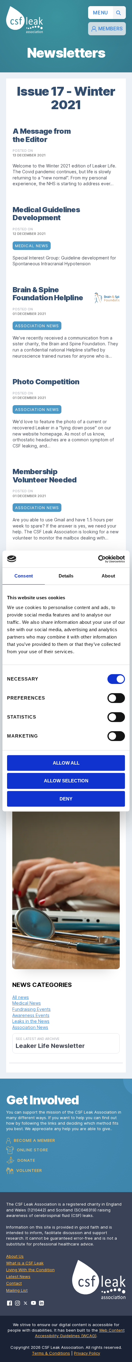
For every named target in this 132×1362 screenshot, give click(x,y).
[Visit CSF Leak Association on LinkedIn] (41, 1303)
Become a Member (34, 1140)
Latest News (18, 1276)
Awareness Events (30, 1015)
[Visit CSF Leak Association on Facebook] (9, 1303)
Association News (30, 1027)
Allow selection (66, 780)
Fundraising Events (31, 1009)
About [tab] (108, 575)
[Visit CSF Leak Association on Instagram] (17, 1303)
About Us (15, 1256)
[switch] (116, 698)
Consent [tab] (23, 575)
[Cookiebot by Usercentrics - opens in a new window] (98, 559)
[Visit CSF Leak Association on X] (25, 1303)
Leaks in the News (30, 1021)
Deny (66, 798)
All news (20, 997)
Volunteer (28, 1170)
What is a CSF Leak (25, 1262)
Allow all (66, 762)
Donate (25, 1160)
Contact (14, 1283)
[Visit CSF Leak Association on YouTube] (33, 1303)
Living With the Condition (30, 1269)
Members (110, 28)
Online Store (32, 1149)
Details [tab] (66, 575)
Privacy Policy (87, 1353)
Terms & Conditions (51, 1353)
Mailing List (17, 1290)
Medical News (26, 1003)
